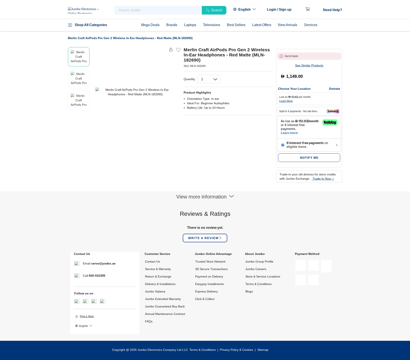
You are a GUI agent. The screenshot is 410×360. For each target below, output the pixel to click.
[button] (281, 9)
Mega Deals (150, 25)
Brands (171, 25)
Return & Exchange (158, 276)
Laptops (190, 25)
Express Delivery (206, 291)
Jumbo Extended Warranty (163, 299)
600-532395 (97, 275)
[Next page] (177, 92)
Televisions (211, 25)
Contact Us (152, 261)
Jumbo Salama (155, 291)
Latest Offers (261, 25)
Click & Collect (204, 299)
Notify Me (309, 157)
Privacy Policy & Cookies (236, 349)
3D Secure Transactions (211, 269)
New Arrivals (287, 25)
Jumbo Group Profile (259, 261)
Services (310, 25)
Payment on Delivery (209, 276)
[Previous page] (93, 92)
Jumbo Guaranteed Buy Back (165, 306)
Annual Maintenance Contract (165, 314)
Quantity (189, 79)
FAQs (148, 321)
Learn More (286, 101)
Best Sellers (236, 25)
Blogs (249, 291)
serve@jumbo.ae (103, 263)
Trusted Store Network (210, 261)
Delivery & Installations (160, 284)
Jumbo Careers (255, 269)
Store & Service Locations (262, 276)
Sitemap (262, 349)
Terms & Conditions (258, 284)
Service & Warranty (158, 269)
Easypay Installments (209, 284)
